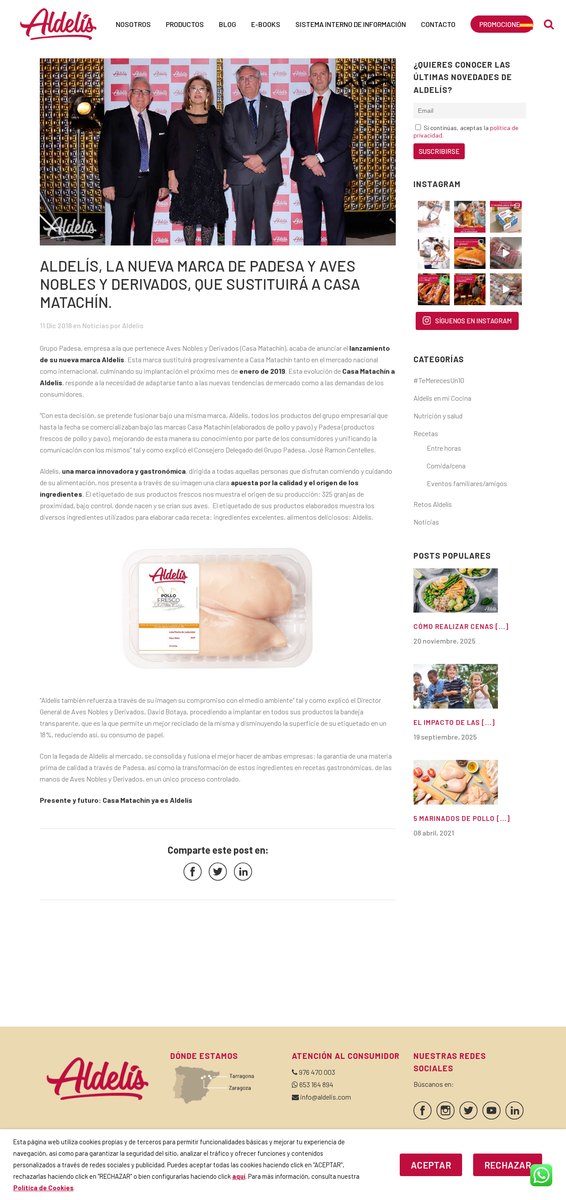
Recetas (425, 433)
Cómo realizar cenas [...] (461, 626)
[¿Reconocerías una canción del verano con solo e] (434, 217)
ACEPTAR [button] (431, 1164)
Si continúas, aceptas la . (465, 131)
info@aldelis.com (325, 1097)
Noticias (95, 325)
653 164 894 (316, 1084)
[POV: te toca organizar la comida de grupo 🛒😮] (506, 289)
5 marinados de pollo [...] (461, 818)
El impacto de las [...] (454, 722)
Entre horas (444, 448)
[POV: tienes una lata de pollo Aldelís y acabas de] (506, 217)
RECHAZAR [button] (507, 1164)
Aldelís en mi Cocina (442, 398)
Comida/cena (446, 465)
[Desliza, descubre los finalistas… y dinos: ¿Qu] (434, 289)
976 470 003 (317, 1072)
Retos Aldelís (432, 504)
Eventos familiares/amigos (467, 483)
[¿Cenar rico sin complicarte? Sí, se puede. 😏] (470, 217)
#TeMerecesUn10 (438, 380)
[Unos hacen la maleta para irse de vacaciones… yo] (506, 253)
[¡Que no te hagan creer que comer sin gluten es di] (470, 253)
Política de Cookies (43, 1188)
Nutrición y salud (438, 415)
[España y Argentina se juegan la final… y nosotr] (470, 289)
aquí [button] (238, 1176)
